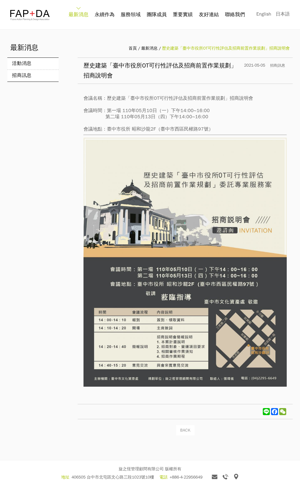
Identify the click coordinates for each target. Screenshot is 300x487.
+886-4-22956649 (186, 477)
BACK (185, 430)
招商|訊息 (277, 65)
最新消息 (78, 14)
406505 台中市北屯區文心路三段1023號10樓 (112, 477)
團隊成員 (157, 14)
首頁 (133, 48)
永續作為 (105, 14)
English (263, 14)
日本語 (283, 14)
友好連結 (209, 14)
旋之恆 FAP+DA (30, 15)
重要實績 (183, 14)
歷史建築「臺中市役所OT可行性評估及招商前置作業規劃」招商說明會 (226, 48)
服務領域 (131, 14)
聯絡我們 (235, 14)
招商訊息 (22, 75)
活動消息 (22, 63)
